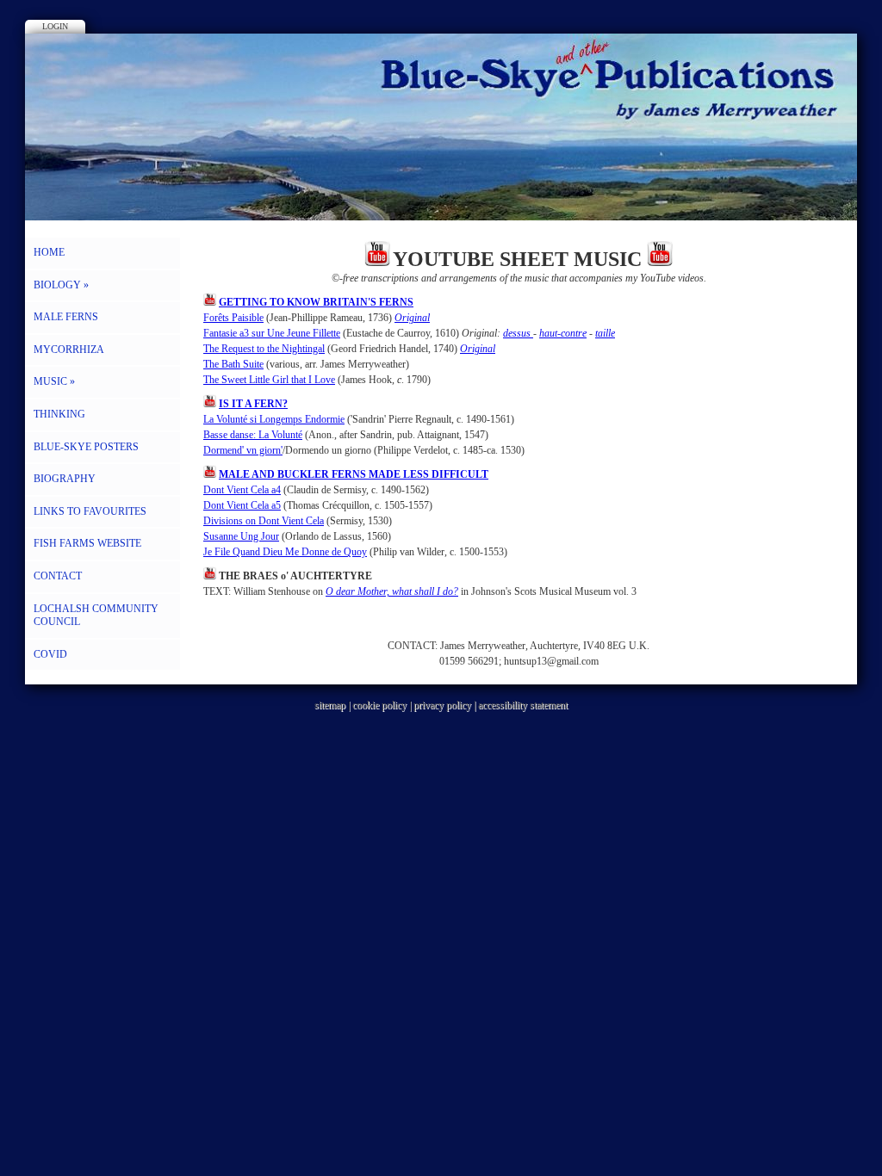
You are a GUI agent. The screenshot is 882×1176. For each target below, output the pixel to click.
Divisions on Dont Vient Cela (263, 521)
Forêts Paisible (233, 318)
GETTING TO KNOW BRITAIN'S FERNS (316, 302)
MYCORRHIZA (69, 350)
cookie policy (379, 705)
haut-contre (563, 333)
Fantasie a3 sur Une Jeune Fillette (271, 333)
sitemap (329, 705)
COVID (50, 654)
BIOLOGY (61, 285)
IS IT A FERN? (253, 404)
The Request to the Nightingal (264, 349)
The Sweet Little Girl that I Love (269, 380)
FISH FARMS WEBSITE (87, 543)
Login (55, 26)
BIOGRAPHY (65, 479)
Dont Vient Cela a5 (242, 505)
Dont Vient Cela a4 (242, 490)
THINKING (59, 414)
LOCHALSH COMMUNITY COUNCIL (96, 615)
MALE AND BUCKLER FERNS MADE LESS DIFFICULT (353, 474)
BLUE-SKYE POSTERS (86, 447)
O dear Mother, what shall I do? (392, 591)
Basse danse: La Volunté (252, 435)
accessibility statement (523, 705)
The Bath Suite (233, 364)
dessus (518, 333)
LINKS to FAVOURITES (90, 511)
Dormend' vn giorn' (243, 450)
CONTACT (58, 576)
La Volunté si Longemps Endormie (274, 419)
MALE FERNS (66, 317)
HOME (49, 252)
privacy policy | (445, 705)
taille (605, 333)
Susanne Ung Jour (241, 536)
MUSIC (54, 381)
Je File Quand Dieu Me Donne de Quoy (285, 552)
